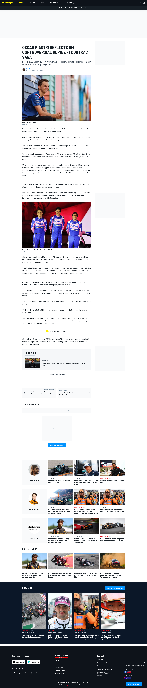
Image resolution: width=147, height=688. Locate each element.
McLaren (32, 131)
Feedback (100, 659)
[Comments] (89, 70)
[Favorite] (84, 70)
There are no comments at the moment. (57, 411)
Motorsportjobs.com (61, 664)
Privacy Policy (84, 682)
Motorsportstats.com (61, 670)
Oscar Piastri (73, 8)
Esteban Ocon (53, 198)
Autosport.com (59, 667)
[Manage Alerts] (60, 379)
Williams (56, 257)
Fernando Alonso (38, 198)
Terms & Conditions (63, 682)
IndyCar (42, 3)
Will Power (84, 8)
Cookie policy (74, 682)
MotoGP (32, 3)
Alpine (54, 131)
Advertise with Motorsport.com (106, 663)
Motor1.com (58, 661)
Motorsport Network (69, 685)
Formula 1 (21, 3)
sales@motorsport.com (104, 669)
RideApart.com (59, 673)
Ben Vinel (29, 68)
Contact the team (102, 666)
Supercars (54, 3)
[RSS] (36, 673)
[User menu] (144, 3)
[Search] (140, 3)
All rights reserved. (83, 685)
